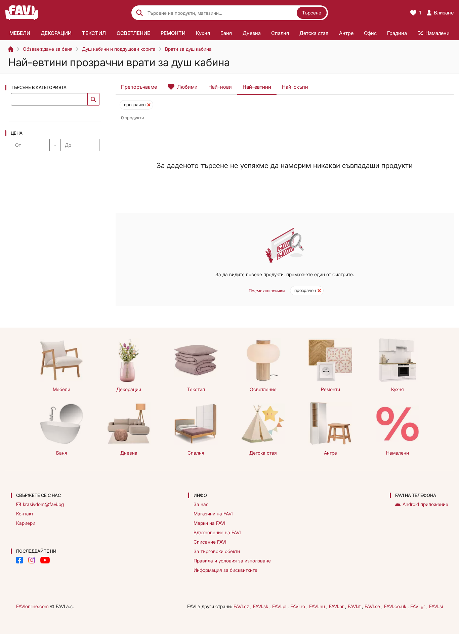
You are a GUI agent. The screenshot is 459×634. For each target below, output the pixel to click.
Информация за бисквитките (225, 570)
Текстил (196, 389)
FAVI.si (436, 606)
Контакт (24, 513)
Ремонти (330, 389)
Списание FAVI (210, 542)
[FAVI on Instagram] (31, 560)
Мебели (61, 389)
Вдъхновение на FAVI (217, 532)
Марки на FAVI (209, 523)
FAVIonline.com (32, 606)
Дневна (128, 453)
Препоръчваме (139, 87)
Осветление (263, 389)
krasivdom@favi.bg (43, 504)
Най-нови (220, 87)
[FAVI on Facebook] (19, 560)
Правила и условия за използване (232, 560)
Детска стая (263, 453)
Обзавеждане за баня (48, 49)
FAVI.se (373, 606)
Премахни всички (267, 290)
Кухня (397, 389)
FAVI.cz (242, 606)
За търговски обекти (217, 551)
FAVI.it (355, 606)
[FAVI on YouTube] (45, 560)
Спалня (195, 453)
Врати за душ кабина (188, 49)
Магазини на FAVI (213, 513)
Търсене (311, 12)
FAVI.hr (337, 606)
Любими (187, 87)
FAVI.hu (317, 606)
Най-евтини (257, 87)
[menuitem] (19, 33)
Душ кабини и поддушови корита (119, 49)
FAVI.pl (280, 606)
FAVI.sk (261, 606)
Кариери (25, 523)
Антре (330, 453)
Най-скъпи (295, 87)
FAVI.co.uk (396, 606)
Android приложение (425, 504)
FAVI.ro (298, 606)
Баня (61, 453)
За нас (201, 504)
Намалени (397, 453)
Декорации (128, 389)
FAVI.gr (418, 606)
